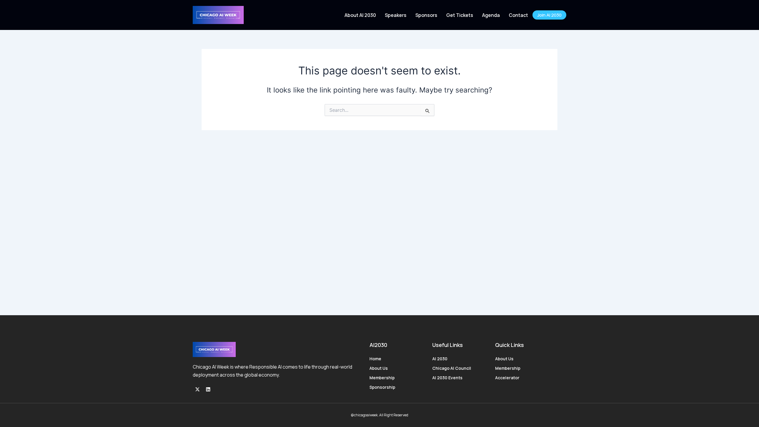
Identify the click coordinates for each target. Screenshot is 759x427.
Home (375, 358)
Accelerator (507, 377)
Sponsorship (382, 387)
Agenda (491, 15)
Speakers (395, 15)
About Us (378, 368)
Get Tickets (459, 15)
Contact (518, 15)
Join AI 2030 (549, 15)
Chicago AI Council (451, 368)
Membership (382, 377)
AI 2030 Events (447, 377)
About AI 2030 (360, 15)
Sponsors (426, 15)
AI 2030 (439, 358)
